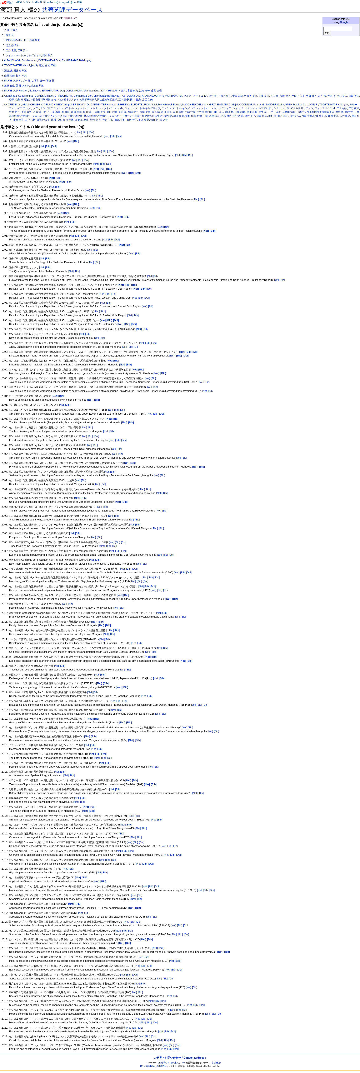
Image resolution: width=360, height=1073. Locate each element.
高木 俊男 (144, 119)
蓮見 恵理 (156, 90)
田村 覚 (272, 115)
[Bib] (85, 132)
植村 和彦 (190, 115)
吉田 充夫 (100, 112)
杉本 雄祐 (27, 80)
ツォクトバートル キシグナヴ (178, 108)
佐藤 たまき (250, 95)
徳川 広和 (252, 112)
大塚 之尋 (145, 112)
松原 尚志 (14, 99)
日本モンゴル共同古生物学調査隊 (315, 112)
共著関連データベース (72, 9)
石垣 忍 (50, 80)
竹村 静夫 (295, 115)
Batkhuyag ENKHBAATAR (44, 90)
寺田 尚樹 (178, 112)
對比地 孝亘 (20, 70)
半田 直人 (311, 95)
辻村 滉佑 (56, 119)
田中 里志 (135, 99)
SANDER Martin (275, 104)
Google (344, 22)
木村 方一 (350, 112)
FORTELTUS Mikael (145, 104)
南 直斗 (122, 90)
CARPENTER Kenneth (103, 104)
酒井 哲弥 (89, 119)
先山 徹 (274, 95)
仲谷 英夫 (34, 40)
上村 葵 (213, 95)
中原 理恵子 (224, 95)
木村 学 (339, 112)
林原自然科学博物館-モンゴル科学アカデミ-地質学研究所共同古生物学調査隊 (73, 99)
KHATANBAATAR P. (153, 95)
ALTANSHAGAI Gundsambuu (20, 60)
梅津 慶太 (178, 115)
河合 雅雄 (238, 115)
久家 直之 (26, 112)
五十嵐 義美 (53, 112)
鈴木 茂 (10, 35)
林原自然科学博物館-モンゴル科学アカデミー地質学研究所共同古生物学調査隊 (128, 115)
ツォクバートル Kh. (244, 108)
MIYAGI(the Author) (46, 2)
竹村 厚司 (283, 115)
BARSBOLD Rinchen (16, 90)
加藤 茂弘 (285, 95)
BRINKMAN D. (81, 104)
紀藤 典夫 (318, 115)
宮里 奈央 (132, 90)
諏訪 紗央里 (43, 119)
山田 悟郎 (9, 75)
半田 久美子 (298, 95)
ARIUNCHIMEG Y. (32, 104)
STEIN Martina (293, 104)
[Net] (79, 132)
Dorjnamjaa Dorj (83, 95)
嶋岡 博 (229, 112)
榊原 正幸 (202, 115)
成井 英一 (264, 112)
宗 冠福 (156, 112)
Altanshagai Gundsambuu (19, 95)
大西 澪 (331, 95)
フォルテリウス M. (325, 108)
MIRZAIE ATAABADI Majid (223, 104)
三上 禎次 (342, 108)
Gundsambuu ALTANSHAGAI (100, 90)
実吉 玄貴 (11, 50)
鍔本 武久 (47, 55)
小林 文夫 (342, 95)
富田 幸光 (166, 112)
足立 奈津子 (12, 45)
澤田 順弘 (261, 115)
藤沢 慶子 (18, 119)
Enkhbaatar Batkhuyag (106, 95)
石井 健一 (39, 80)
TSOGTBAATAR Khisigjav (333, 104)
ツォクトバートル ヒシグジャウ (23, 55)
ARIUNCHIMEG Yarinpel (58, 104)
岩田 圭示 (219, 112)
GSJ (28, 2)
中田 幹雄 (237, 95)
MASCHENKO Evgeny (195, 104)
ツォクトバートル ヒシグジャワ (213, 108)
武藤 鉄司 (214, 115)
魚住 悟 (154, 119)
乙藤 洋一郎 (39, 112)
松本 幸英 (21, 75)
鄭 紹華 (79, 119)
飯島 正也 (120, 119)
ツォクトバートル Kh (195, 95)
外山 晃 (123, 112)
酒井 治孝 (101, 119)
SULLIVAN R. (310, 104)
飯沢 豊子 (132, 119)
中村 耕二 (14, 112)
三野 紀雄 (354, 108)
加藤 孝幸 (76, 112)
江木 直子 (123, 99)
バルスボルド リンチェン (270, 108)
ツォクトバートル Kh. (111, 108)
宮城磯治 (216, 1062)
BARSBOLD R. (12, 80)
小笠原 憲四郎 (204, 112)
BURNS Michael (44, 95)
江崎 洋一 (144, 90)
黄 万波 (164, 119)
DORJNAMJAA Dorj (49, 60)
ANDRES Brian (12, 104)
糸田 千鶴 (306, 115)
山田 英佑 (354, 95)
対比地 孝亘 (37, 85)
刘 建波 (40, 65)
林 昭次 (25, 99)
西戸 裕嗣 (30, 119)
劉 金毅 (66, 112)
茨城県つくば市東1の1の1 (171, 1062)
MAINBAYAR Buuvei (169, 104)
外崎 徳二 (133, 112)
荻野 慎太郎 (331, 115)
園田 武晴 (112, 112)
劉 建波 (8, 70)
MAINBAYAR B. (173, 95)
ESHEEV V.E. (125, 104)
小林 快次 (190, 112)
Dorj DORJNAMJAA (71, 90)
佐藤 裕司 (264, 95)
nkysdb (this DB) (71, 2)
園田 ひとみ (22, 85)
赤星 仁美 (147, 99)
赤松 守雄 (50, 65)
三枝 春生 (9, 85)
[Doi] (91, 132)
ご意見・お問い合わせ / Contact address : (180, 1057)
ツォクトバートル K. (86, 108)
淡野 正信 (250, 115)
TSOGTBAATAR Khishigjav (19, 65)
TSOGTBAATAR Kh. (17, 40)
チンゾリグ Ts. (31, 108)
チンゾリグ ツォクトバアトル (57, 108)
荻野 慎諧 (345, 115)
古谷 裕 (322, 95)
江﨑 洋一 (23, 50)
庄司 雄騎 (240, 112)
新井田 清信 (288, 112)
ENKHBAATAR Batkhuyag (76, 60)
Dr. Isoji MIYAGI (148, 1066)
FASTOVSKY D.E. (131, 95)
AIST (19, 2)
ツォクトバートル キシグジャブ (142, 108)
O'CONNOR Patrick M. (251, 104)
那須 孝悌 (68, 119)
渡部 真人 (12, 30)
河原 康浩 (226, 115)
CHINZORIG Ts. (63, 95)
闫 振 (111, 119)
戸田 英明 (275, 112)
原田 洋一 (88, 112)
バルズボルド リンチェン (299, 108)
